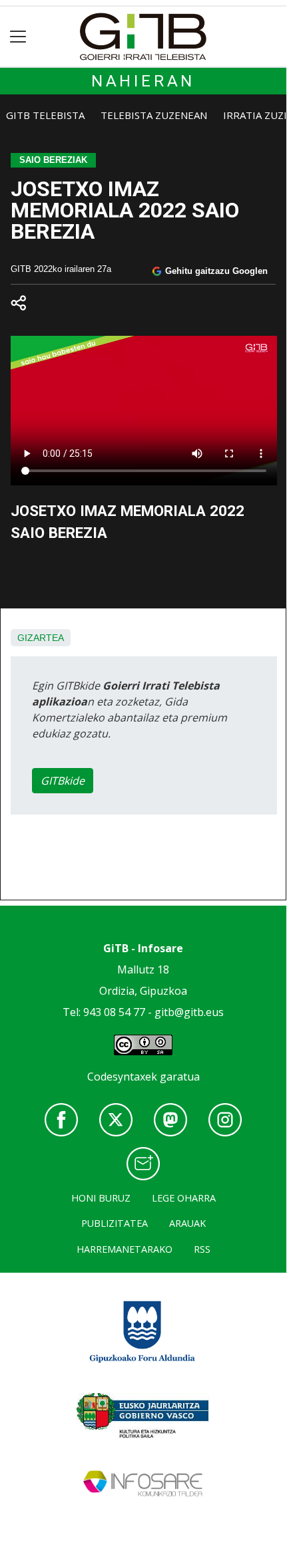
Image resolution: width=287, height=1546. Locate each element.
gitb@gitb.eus (189, 1012)
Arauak (187, 1223)
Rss (202, 1249)
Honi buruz (101, 1198)
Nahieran (143, 81)
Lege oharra (184, 1198)
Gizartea (40, 637)
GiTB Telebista (45, 115)
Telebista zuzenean (154, 115)
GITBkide (63, 780)
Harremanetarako (124, 1249)
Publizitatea (114, 1223)
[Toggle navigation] (18, 37)
